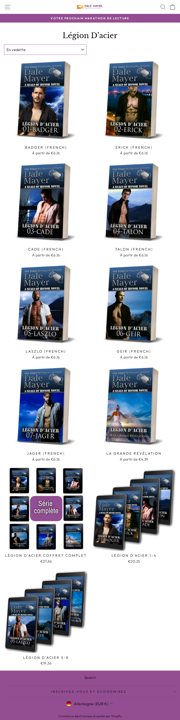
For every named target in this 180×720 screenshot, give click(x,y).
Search (90, 677)
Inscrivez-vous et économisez (89, 691)
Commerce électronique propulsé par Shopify (90, 716)
